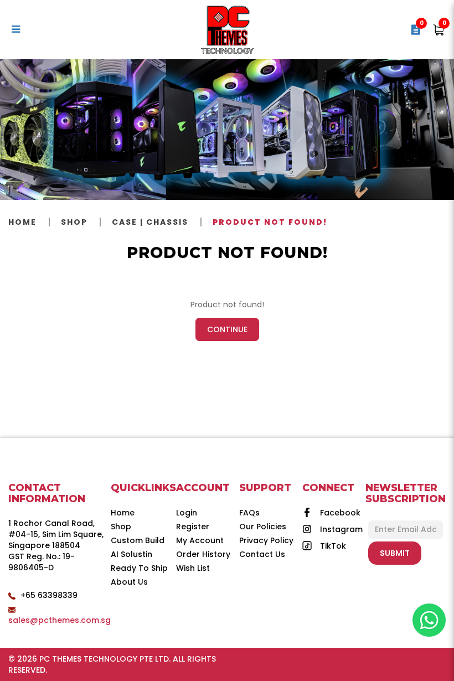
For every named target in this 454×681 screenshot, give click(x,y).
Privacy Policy (266, 540)
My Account (200, 540)
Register (192, 526)
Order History (203, 554)
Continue (227, 329)
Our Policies (262, 526)
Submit (395, 553)
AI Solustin (131, 554)
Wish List (193, 568)
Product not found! (270, 222)
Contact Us (262, 554)
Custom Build (137, 540)
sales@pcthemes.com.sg (59, 620)
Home (22, 222)
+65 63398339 (49, 595)
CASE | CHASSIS (150, 222)
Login (186, 512)
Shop (74, 222)
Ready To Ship (139, 568)
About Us (129, 581)
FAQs (249, 512)
